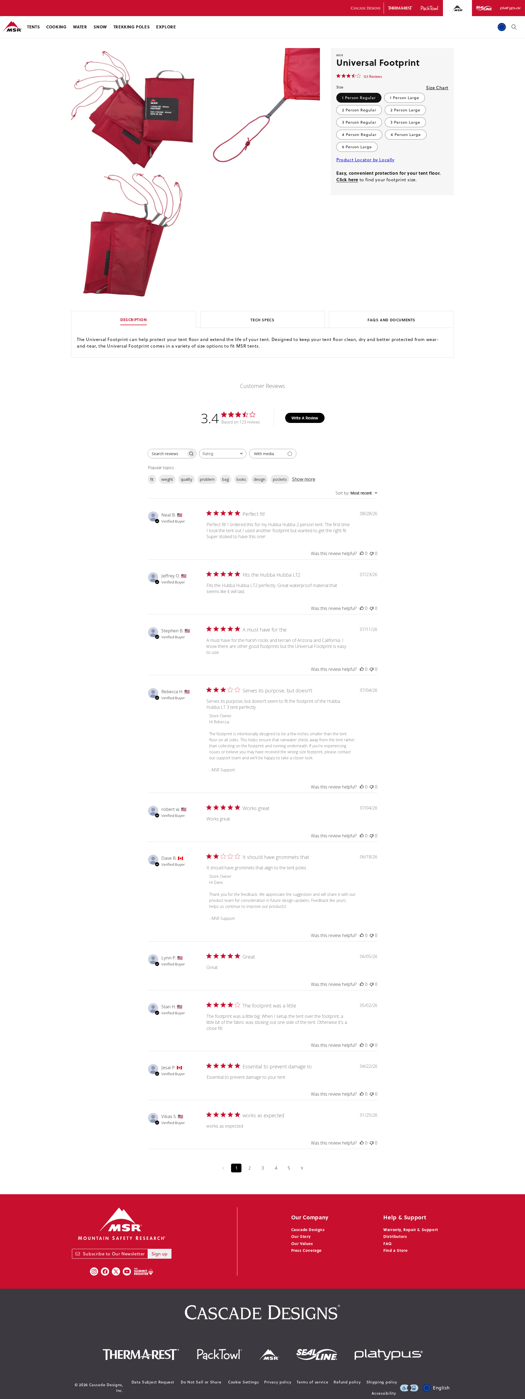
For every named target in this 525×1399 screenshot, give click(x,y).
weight (167, 479)
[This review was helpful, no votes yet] (362, 553)
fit (152, 479)
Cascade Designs (308, 1229)
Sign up (159, 1254)
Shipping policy (382, 1382)
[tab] (262, 319)
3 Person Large (405, 122)
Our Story (301, 1236)
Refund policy (347, 1382)
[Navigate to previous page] (223, 1168)
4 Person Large (406, 134)
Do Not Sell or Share (201, 1382)
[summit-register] (143, 1271)
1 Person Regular (359, 97)
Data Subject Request (153, 1382)
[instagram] (94, 1271)
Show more (303, 479)
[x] (116, 1271)
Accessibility (384, 1393)
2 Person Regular (359, 110)
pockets (280, 479)
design (259, 479)
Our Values (302, 1243)
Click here (347, 179)
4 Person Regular (359, 134)
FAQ (387, 1243)
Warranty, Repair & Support (410, 1229)
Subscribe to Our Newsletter (114, 1254)
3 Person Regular (359, 122)
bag (225, 479)
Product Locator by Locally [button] (365, 160)
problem (207, 479)
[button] (33, 27)
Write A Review (304, 417)
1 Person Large (404, 97)
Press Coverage (306, 1250)
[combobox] (222, 453)
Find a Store (395, 1250)
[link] (359, 76)
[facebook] (105, 1271)
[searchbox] (167, 453)
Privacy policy (277, 1382)
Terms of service (312, 1382)
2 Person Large (405, 110)
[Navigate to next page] (302, 1168)
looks (241, 479)
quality (186, 479)
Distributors (395, 1236)
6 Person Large (357, 147)
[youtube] (127, 1271)
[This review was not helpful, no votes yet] (372, 553)
